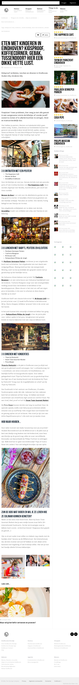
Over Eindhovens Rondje (9, 644)
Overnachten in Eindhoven (36, 648)
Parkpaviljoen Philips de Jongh (16, 258)
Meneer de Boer (10, 176)
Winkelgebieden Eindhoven (62, 646)
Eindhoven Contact (7, 648)
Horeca (30, 641)
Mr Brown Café (10, 256)
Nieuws (56, 657)
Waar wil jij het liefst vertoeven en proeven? (18, 622)
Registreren (73, 3)
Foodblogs (57, 662)
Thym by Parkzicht (11, 357)
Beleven (4, 657)
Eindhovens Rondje (7, 641)
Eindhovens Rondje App (8, 646)
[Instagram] (76, 634)
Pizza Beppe (9, 362)
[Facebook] (72, 634)
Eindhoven (58, 681)
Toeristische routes (7, 664)
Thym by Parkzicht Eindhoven (63, 61)
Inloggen (63, 3)
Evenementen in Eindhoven (36, 660)
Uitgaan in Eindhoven (34, 646)
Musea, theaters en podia (9, 660)
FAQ (2, 650)
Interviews (57, 666)
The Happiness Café (12, 174)
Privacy (24, 681)
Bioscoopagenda (33, 662)
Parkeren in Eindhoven (61, 648)
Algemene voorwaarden (35, 681)
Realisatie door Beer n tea (70, 683)
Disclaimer (48, 681)
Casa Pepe (59, 117)
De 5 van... (57, 664)
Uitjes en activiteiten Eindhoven (11, 662)
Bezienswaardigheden (8, 666)
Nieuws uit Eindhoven (60, 660)
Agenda (30, 657)
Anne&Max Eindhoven (12, 179)
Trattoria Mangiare (12, 253)
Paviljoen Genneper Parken (14, 251)
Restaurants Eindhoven (35, 644)
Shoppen (57, 641)
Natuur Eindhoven (6, 668)
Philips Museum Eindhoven (62, 142)
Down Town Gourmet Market (15, 360)
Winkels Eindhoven (60, 644)
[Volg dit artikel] (38, 35)
